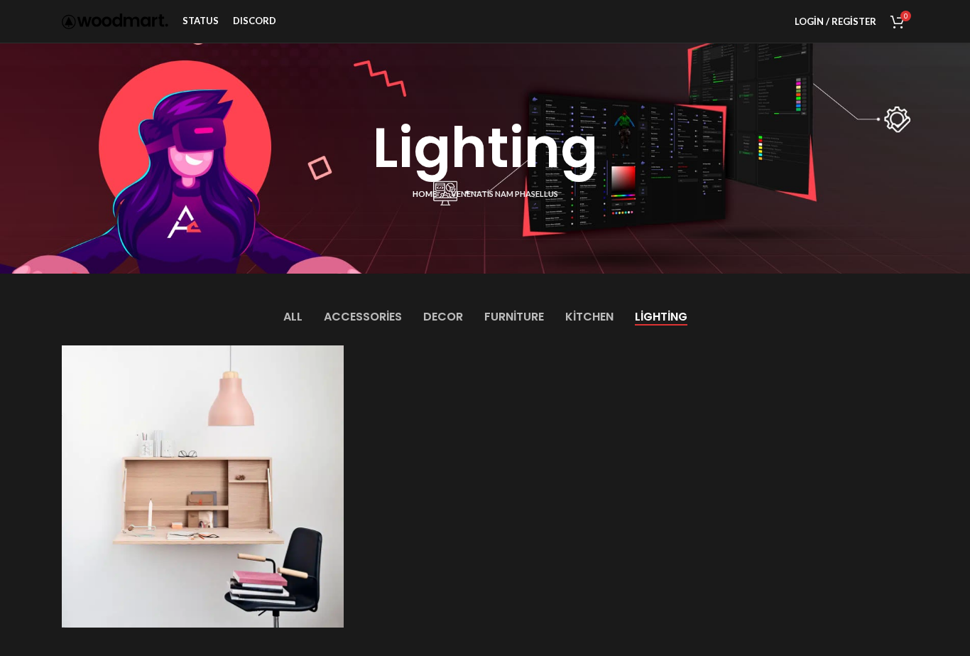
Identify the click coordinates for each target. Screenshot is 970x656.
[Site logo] (115, 20)
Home (425, 193)
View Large (326, 361)
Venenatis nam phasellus (504, 193)
